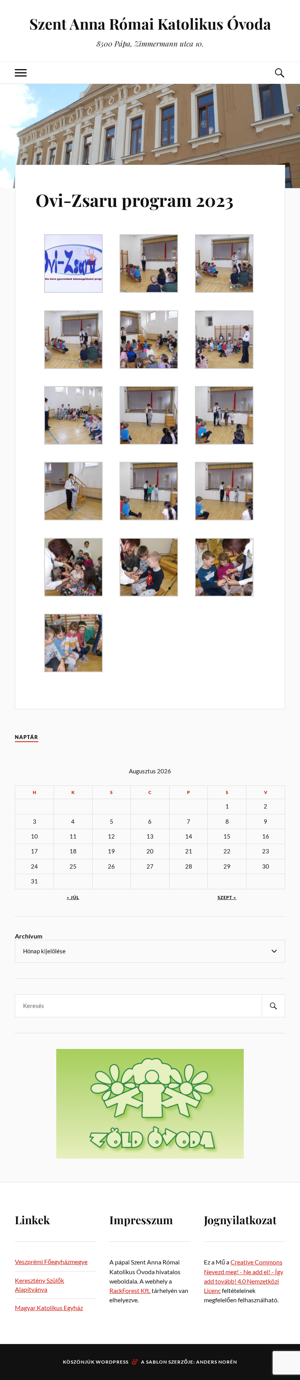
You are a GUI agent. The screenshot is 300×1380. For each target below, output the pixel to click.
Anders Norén (216, 1362)
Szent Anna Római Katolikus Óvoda (150, 24)
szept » (227, 897)
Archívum (28, 936)
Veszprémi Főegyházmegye (51, 1261)
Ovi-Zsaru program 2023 (135, 199)
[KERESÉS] (273, 1005)
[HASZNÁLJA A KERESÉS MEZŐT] (279, 73)
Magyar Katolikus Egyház (49, 1307)
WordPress (112, 1362)
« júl (73, 897)
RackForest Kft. (129, 1290)
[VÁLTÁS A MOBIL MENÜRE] (21, 73)
